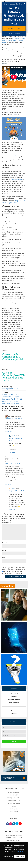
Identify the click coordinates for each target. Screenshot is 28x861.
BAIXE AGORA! (14, 28)
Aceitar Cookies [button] (20, 856)
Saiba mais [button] (20, 851)
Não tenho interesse (14, 33)
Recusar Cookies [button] (8, 856)
